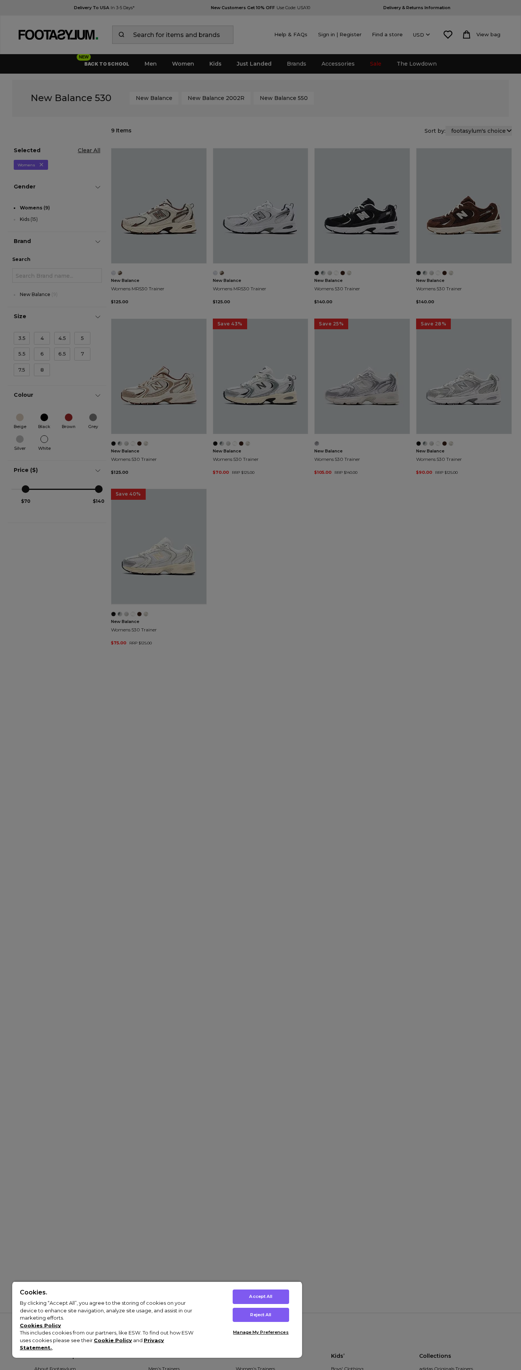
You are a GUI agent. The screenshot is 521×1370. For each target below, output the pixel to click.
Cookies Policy (40, 1325)
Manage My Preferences (260, 1332)
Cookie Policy (113, 1340)
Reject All (260, 1314)
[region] (157, 1319)
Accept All (260, 1296)
